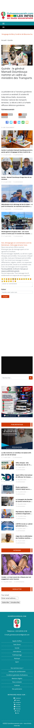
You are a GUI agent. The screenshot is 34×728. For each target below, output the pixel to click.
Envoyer (5, 296)
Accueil (3, 40)
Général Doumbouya (22, 116)
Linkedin (18, 704)
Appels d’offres (17, 641)
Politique (4, 117)
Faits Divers (17, 644)
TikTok (18, 711)
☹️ (11, 279)
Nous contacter (17, 682)
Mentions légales (17, 678)
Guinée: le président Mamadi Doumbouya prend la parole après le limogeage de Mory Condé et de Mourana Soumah (16, 152)
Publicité (17, 685)
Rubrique (17, 658)
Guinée (10, 40)
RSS (18, 713)
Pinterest (17, 709)
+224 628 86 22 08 (21, 631)
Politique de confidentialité (17, 671)
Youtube (18, 706)
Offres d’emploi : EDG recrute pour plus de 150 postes (23, 465)
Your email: (5, 595)
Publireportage (17, 655)
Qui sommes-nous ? (17, 668)
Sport (17, 662)
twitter (18, 700)
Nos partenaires (17, 689)
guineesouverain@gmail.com (19, 635)
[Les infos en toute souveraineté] (17, 15)
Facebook (18, 698)
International (17, 651)
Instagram (18, 702)
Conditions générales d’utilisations (17, 675)
